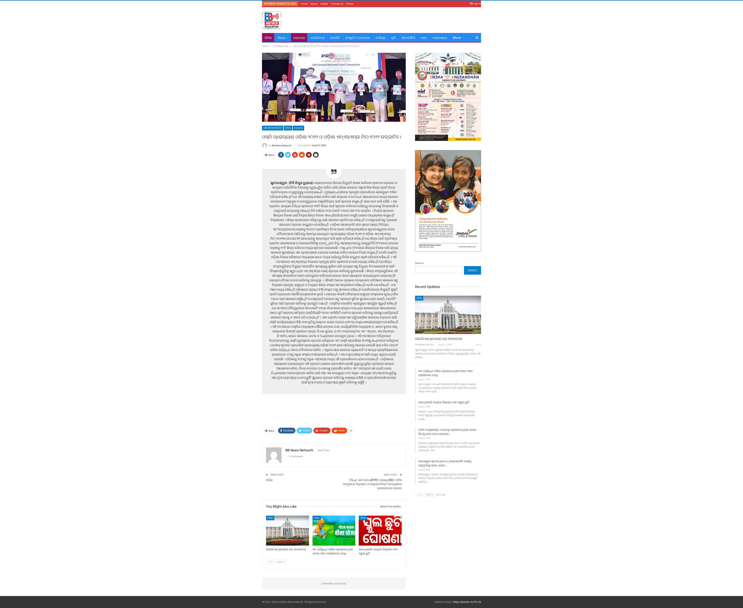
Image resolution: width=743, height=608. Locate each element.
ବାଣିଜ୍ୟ (380, 38)
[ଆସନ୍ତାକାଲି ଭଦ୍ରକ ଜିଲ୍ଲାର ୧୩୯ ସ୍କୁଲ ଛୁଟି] (380, 531)
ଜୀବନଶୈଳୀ (408, 38)
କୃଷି (393, 38)
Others (350, 3)
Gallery (324, 3)
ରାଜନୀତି (335, 38)
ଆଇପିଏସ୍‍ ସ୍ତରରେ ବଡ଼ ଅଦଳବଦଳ (438, 339)
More (457, 38)
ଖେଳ (424, 38)
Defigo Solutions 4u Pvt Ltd (467, 602)
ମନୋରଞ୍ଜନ (439, 38)
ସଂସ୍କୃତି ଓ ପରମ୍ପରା (357, 38)
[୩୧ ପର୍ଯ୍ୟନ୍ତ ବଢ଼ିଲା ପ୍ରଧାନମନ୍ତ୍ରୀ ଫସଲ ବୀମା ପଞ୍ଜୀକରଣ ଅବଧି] (333, 531)
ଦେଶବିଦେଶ (318, 38)
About (314, 3)
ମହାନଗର (299, 38)
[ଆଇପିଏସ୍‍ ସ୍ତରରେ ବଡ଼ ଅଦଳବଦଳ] (287, 531)
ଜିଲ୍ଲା (281, 38)
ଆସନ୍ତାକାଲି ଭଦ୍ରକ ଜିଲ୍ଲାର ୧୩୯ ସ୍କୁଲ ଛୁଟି (443, 402)
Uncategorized (272, 128)
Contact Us (337, 3)
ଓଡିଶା (268, 38)
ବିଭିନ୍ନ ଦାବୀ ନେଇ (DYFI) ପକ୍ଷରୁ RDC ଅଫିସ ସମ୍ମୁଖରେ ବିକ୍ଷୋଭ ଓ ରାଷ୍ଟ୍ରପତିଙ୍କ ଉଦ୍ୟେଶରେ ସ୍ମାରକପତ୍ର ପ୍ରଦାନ (372, 484)
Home (304, 3)
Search (419, 263)
